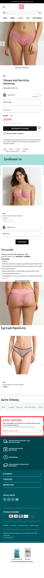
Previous (4, 366)
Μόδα (13, 18)
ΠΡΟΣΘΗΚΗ (22, 242)
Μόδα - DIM (4, 407)
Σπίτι (5, 18)
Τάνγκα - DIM (40, 407)
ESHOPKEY (11, 537)
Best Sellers (37, 18)
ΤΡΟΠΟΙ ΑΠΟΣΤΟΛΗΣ (23, 525)
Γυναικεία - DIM (11, 407)
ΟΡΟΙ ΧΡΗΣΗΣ (13, 525)
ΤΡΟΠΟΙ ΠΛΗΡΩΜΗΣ (34, 525)
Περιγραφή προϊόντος (10, 88)
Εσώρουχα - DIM (19, 407)
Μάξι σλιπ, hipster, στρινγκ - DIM (30, 407)
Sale (27, 18)
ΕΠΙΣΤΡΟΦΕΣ (5, 525)
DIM (4, 76)
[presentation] (2, 43)
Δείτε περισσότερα (22, 281)
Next (42, 366)
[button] (4, 13)
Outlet (20, 18)
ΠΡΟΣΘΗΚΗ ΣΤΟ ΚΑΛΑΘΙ (20, 128)
